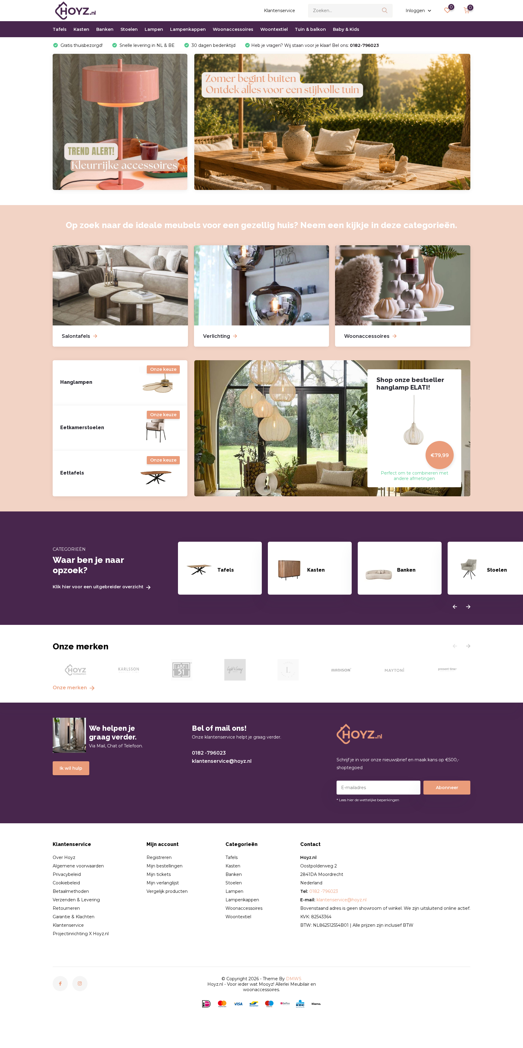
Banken (104, 29)
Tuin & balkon (310, 29)
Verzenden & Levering (76, 900)
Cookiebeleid (66, 883)
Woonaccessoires (233, 29)
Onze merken (70, 688)
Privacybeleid (67, 874)
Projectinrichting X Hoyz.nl (81, 933)
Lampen (154, 29)
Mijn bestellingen (164, 866)
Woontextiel (274, 29)
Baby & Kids (346, 29)
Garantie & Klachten (73, 916)
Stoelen (129, 29)
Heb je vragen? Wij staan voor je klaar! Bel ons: (315, 45)
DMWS (293, 978)
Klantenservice (279, 10)
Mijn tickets (158, 874)
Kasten (81, 29)
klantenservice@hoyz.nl (222, 761)
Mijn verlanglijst (162, 883)
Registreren (159, 857)
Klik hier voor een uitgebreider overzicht (99, 586)
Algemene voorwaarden (78, 866)
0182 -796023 (209, 753)
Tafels (60, 29)
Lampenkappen (188, 29)
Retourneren (66, 908)
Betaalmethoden (71, 891)
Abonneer (447, 787)
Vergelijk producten (167, 891)
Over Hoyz (64, 857)
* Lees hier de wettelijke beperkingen (368, 800)
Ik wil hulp (71, 768)
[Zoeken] (385, 11)
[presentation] (455, 607)
